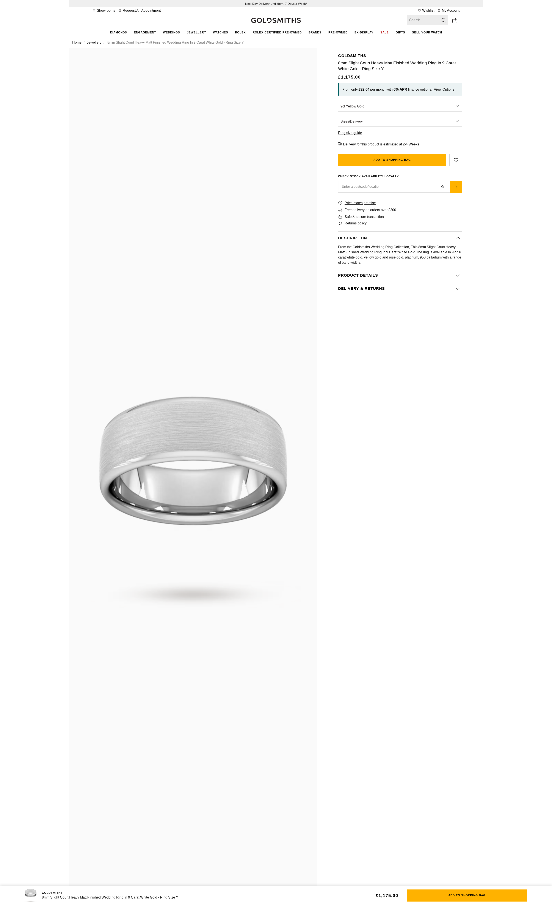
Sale (384, 32)
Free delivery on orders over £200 (370, 210)
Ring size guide (350, 133)
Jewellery (196, 32)
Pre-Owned (338, 32)
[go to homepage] (276, 21)
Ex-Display (363, 32)
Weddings (171, 32)
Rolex (240, 32)
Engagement (145, 32)
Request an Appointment (141, 10)
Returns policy (356, 223)
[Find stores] (456, 187)
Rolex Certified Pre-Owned (277, 32)
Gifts (400, 32)
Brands (315, 32)
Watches (220, 32)
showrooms (105, 10)
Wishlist (427, 10)
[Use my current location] (442, 187)
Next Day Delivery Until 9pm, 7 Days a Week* (276, 3)
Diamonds (118, 32)
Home (77, 42)
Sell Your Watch (427, 32)
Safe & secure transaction (364, 217)
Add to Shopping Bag (392, 159)
